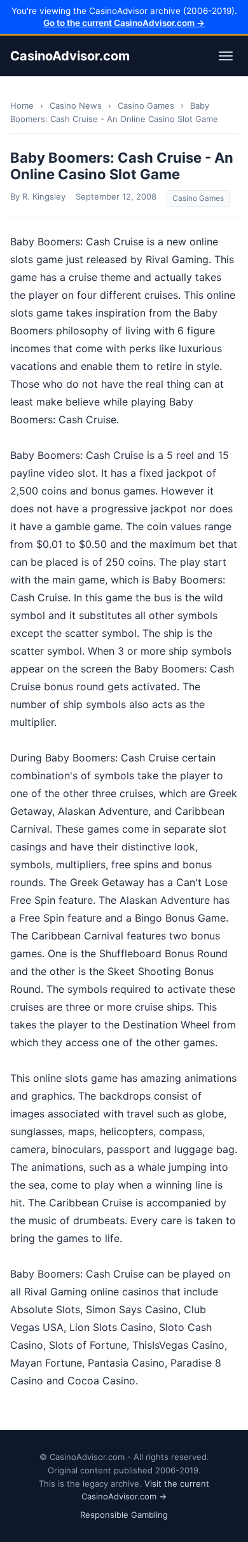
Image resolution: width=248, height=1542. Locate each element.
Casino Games (146, 105)
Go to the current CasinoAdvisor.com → (124, 23)
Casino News (76, 105)
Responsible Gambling (124, 1515)
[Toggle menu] (226, 55)
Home (22, 105)
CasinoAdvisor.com (70, 56)
